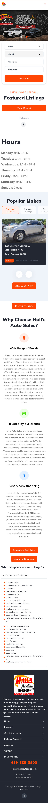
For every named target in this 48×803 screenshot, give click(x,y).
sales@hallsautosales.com (24, 768)
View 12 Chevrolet (24, 285)
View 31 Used (24, 108)
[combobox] (24, 46)
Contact (8, 750)
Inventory (9, 727)
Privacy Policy (11, 756)
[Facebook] (24, 795)
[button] (21, 37)
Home (7, 721)
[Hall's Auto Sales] (4, 4)
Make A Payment (12, 739)
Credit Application (13, 733)
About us (8, 745)
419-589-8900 (24, 762)
